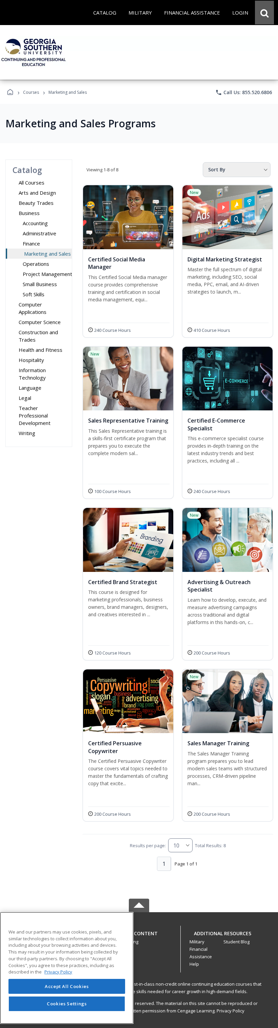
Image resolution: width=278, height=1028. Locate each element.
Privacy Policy (230, 1011)
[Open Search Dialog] (264, 12)
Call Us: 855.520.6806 (243, 92)
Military (197, 942)
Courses (31, 92)
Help (194, 964)
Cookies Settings (67, 1004)
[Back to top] (139, 937)
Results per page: (148, 845)
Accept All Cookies (67, 986)
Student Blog (236, 942)
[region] (67, 968)
